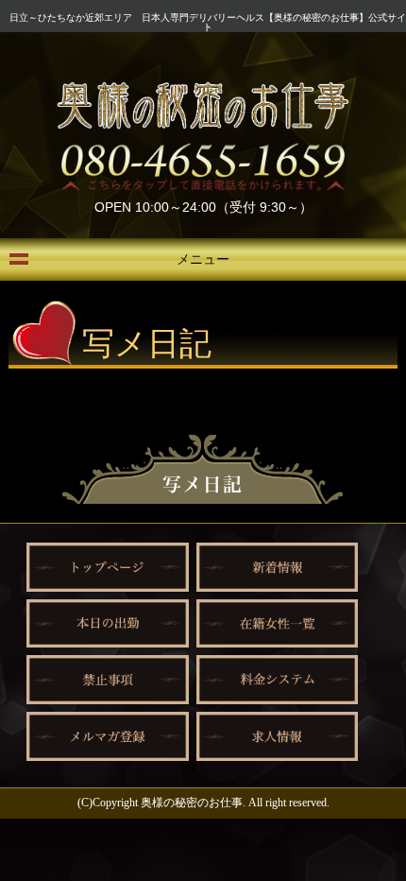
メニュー (203, 259)
